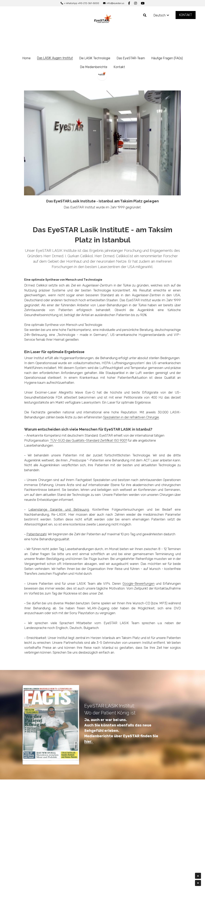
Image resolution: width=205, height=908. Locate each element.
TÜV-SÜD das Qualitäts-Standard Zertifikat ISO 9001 (88, 440)
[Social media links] (129, 3)
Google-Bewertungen (139, 584)
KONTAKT (185, 15)
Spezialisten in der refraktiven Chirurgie (131, 417)
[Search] (144, 15)
